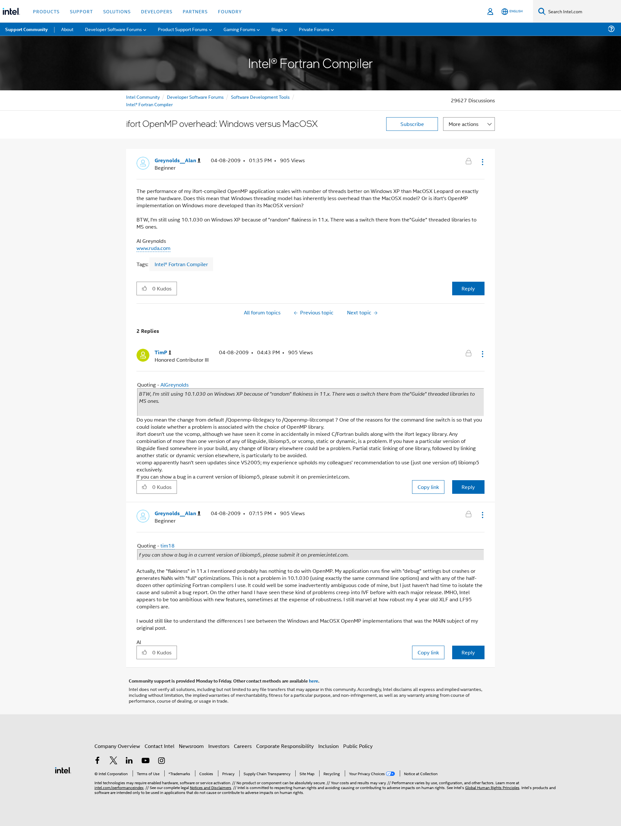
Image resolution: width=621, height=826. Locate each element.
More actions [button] (463, 124)
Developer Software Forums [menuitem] (113, 29)
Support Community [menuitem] (26, 29)
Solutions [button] (117, 11)
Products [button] (46, 11)
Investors (218, 746)
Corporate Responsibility (285, 746)
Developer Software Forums (195, 96)
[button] (482, 162)
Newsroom (191, 746)
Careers (243, 746)
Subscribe (412, 124)
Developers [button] (156, 11)
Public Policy (358, 746)
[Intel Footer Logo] (63, 769)
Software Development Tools (260, 96)
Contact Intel (159, 746)
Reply (468, 288)
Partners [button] (195, 11)
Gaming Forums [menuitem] (239, 29)
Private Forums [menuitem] (314, 29)
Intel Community (143, 96)
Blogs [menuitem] (277, 29)
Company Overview (117, 746)
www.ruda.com (153, 248)
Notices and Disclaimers (210, 787)
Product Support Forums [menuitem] (183, 29)
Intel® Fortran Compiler (149, 104)
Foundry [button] (230, 11)
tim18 (167, 545)
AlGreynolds (174, 384)
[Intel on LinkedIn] (129, 761)
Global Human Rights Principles (492, 787)
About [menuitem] (67, 29)
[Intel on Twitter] (113, 761)
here (313, 680)
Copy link (428, 487)
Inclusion (328, 746)
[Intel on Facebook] (97, 761)
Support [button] (81, 11)
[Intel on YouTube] (145, 761)
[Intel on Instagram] (161, 761)
